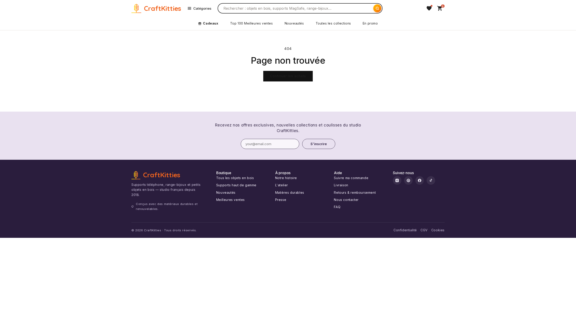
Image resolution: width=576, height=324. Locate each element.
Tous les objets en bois (235, 178)
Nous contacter (346, 200)
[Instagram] (397, 180)
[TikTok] (431, 180)
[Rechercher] (377, 8)
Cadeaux (210, 23)
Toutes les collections (333, 23)
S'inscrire (318, 144)
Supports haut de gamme (236, 185)
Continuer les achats (288, 76)
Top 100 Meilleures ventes (251, 23)
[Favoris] (429, 8)
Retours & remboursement (355, 192)
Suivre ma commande (351, 178)
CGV (424, 230)
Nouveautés (294, 23)
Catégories (202, 8)
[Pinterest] (408, 180)
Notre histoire (286, 178)
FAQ (337, 207)
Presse (280, 200)
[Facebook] (419, 180)
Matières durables (289, 192)
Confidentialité (405, 230)
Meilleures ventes (230, 200)
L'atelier (281, 185)
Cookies (438, 230)
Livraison (341, 185)
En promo (370, 23)
